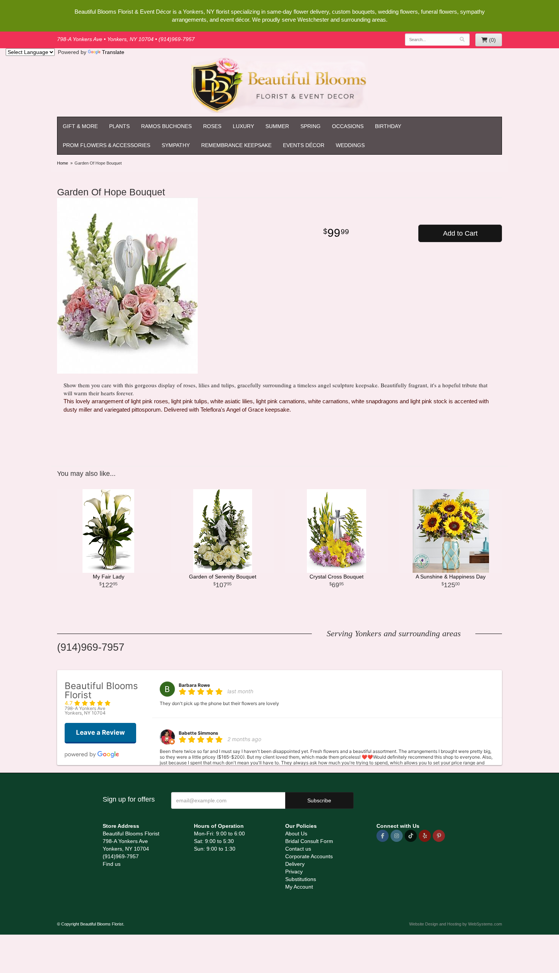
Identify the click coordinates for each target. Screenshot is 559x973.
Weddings (350, 145)
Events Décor (303, 145)
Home (62, 163)
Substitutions (300, 879)
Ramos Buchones (166, 126)
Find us (112, 864)
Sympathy (176, 145)
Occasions (348, 126)
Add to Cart (460, 233)
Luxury (243, 126)
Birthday (388, 126)
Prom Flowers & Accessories (106, 145)
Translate (113, 52)
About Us (296, 833)
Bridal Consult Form (309, 841)
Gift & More (80, 126)
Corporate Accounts (309, 856)
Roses (212, 126)
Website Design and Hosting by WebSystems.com (455, 924)
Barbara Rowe (194, 685)
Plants (119, 126)
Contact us (298, 849)
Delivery (295, 864)
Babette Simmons (198, 733)
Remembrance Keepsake (236, 145)
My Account (299, 887)
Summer (277, 126)
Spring (310, 126)
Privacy (294, 871)
